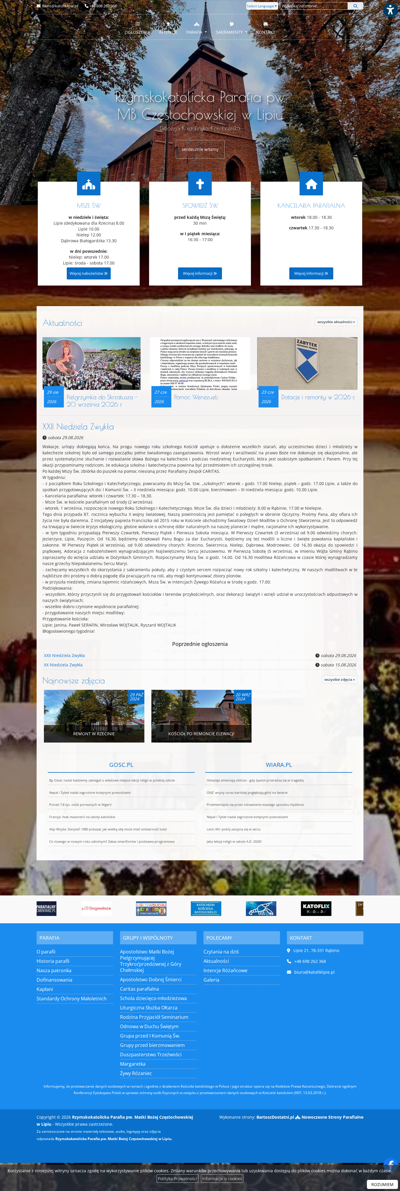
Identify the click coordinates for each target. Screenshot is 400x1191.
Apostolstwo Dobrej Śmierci (151, 979)
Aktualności (62, 322)
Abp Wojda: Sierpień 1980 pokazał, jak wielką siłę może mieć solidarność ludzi (108, 829)
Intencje (168, 32)
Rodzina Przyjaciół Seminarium (154, 1017)
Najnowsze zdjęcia (73, 680)
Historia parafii (53, 961)
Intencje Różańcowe (225, 970)
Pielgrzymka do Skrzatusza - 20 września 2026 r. (102, 400)
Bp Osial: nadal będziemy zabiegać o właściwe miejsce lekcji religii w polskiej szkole (112, 780)
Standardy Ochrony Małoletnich (72, 998)
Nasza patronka (54, 970)
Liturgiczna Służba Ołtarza (148, 1007)
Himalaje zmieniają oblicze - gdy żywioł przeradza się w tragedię (255, 780)
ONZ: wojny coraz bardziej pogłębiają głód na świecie (247, 792)
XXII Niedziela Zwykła (78, 426)
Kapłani (45, 989)
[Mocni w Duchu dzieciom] (118, 908)
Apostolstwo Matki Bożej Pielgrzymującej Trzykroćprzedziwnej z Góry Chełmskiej (150, 960)
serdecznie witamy (200, 149)
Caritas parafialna (139, 989)
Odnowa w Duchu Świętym (149, 1026)
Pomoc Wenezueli (196, 396)
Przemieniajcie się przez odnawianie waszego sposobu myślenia (255, 804)
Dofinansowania (54, 980)
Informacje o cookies (222, 1178)
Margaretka (133, 1064)
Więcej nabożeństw (87, 273)
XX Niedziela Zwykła (63, 665)
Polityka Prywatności (177, 1178)
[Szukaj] (355, 6)
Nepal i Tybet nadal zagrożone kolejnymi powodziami (90, 792)
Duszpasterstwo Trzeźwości (151, 1054)
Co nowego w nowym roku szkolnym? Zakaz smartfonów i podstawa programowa (112, 841)
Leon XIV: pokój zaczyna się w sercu (234, 829)
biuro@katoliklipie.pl (59, 5)
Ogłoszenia (137, 32)
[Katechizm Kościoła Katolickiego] (173, 908)
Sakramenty (230, 32)
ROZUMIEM (382, 1184)
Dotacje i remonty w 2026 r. (318, 396)
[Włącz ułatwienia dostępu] (390, 10)
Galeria (211, 980)
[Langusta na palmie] (227, 908)
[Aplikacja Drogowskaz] (63, 908)
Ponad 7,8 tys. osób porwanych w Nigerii (80, 804)
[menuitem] (137, 27)
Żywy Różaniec (136, 1073)
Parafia (195, 32)
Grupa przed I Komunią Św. (150, 1036)
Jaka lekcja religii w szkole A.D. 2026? (234, 841)
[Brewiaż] (338, 908)
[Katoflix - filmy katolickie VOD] (283, 908)
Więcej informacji (198, 273)
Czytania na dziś (221, 951)
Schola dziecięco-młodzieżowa (153, 998)
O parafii (46, 951)
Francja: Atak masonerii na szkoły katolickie (82, 817)
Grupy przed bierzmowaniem (152, 1045)
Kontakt (265, 32)
